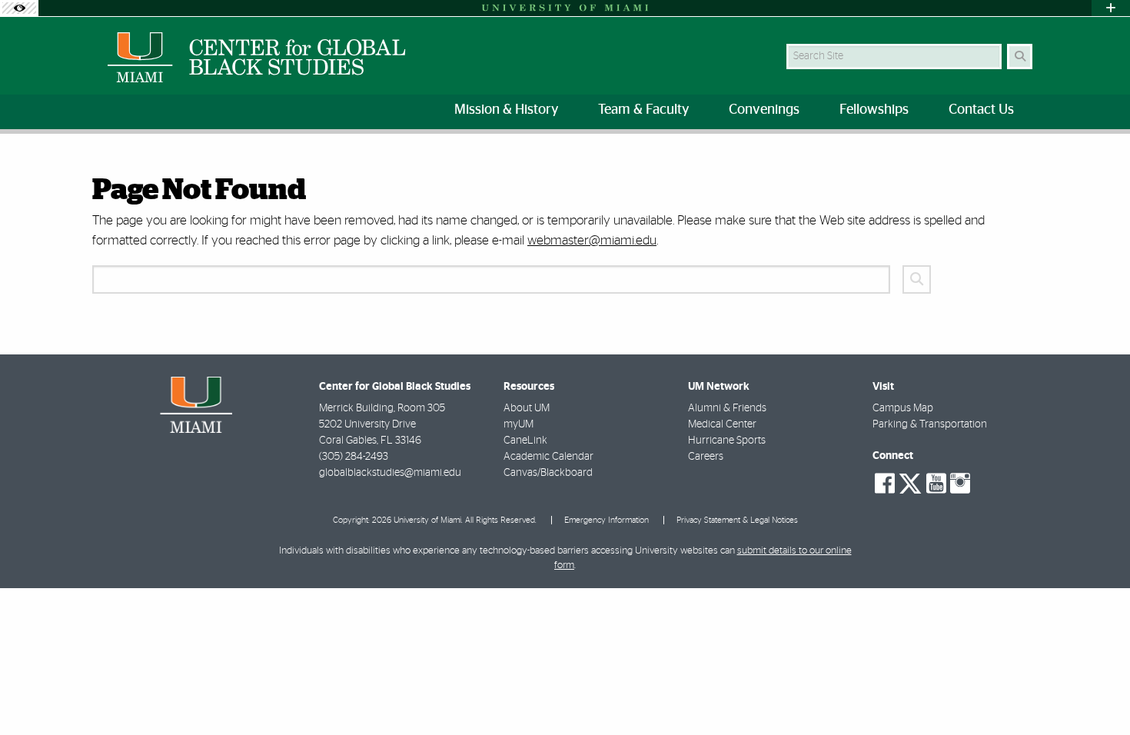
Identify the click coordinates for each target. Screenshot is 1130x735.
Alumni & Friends (727, 408)
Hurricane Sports (727, 440)
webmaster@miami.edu (591, 240)
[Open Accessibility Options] (19, 8)
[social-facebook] (885, 483)
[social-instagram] (960, 483)
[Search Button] (1019, 56)
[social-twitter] (910, 482)
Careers (705, 456)
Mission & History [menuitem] (506, 110)
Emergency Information (606, 520)
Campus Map (902, 408)
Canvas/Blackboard (548, 472)
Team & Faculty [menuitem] (643, 110)
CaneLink (525, 440)
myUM (518, 424)
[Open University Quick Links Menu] (1111, 8)
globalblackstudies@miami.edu (390, 472)
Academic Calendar (548, 456)
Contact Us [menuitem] (981, 110)
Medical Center (722, 424)
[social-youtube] (936, 483)
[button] (1096, 692)
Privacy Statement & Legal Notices (737, 520)
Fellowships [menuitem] (874, 110)
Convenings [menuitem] (764, 110)
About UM (527, 408)
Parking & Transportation (929, 424)
